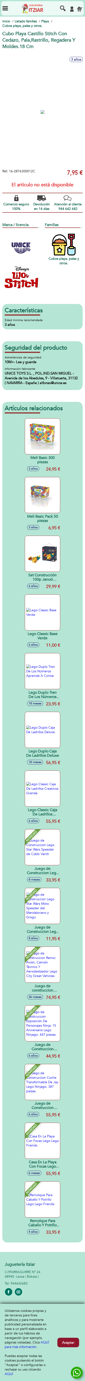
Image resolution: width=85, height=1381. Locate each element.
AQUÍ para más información (27, 1344)
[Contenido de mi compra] (80, 9)
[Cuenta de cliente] (72, 9)
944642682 (19, 1283)
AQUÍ (9, 1374)
